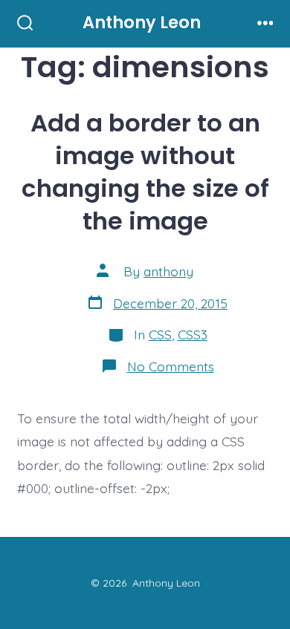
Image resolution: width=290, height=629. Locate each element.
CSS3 (192, 334)
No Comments (170, 366)
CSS (160, 334)
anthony (168, 271)
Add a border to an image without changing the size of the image (145, 172)
